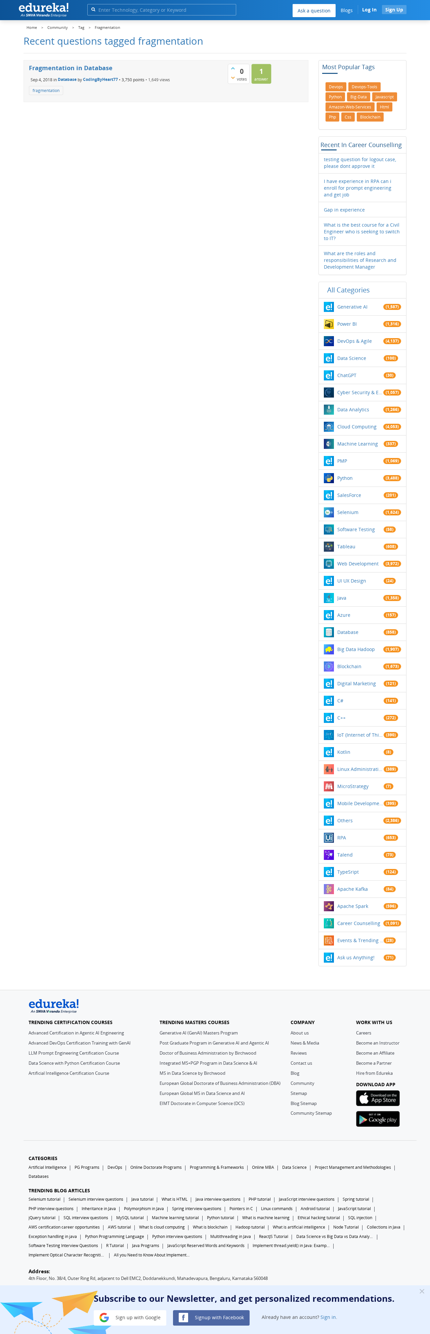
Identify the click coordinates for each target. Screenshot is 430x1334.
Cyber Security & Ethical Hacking (360, 392)
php (332, 117)
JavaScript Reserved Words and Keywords (206, 1245)
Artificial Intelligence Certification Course (69, 1073)
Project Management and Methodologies (353, 1167)
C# (340, 700)
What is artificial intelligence (299, 1227)
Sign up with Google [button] (137, 1317)
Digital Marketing (356, 683)
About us (300, 1033)
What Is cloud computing (162, 1227)
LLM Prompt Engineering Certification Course (74, 1053)
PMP (342, 461)
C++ (341, 718)
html (384, 107)
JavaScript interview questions (307, 1199)
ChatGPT (346, 375)
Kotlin (343, 752)
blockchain (370, 117)
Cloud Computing (357, 426)
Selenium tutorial (44, 1199)
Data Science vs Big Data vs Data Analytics (335, 1236)
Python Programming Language (114, 1236)
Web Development (358, 563)
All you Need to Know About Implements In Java (152, 1255)
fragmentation (46, 90)
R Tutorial (115, 1245)
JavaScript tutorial (354, 1208)
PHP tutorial (260, 1199)
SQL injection (360, 1218)
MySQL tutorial (130, 1218)
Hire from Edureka (374, 1073)
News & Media (305, 1043)
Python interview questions (177, 1236)
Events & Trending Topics (360, 940)
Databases (39, 1176)
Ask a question (314, 10)
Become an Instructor (377, 1043)
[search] (93, 9)
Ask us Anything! (356, 957)
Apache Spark (352, 906)
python (335, 97)
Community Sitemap (311, 1113)
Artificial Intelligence (48, 1167)
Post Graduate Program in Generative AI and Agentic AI (214, 1043)
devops (336, 87)
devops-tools (364, 87)
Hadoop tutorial (250, 1227)
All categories (348, 289)
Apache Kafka (352, 889)
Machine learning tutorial (175, 1218)
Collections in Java (383, 1227)
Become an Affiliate (375, 1053)
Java (341, 598)
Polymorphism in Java (144, 1208)
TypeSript (348, 872)
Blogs (347, 10)
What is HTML (174, 1199)
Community (302, 1083)
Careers (363, 1033)
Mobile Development (360, 803)
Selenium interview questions (96, 1199)
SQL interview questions (85, 1218)
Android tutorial (315, 1208)
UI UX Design (351, 581)
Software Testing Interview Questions (63, 1245)
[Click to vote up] (232, 68)
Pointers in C (241, 1208)
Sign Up (394, 9)
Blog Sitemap (304, 1103)
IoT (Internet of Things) (360, 735)
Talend (345, 855)
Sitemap (299, 1093)
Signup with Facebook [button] (219, 1317)
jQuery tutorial (42, 1218)
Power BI (347, 324)
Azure (343, 615)
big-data (358, 97)
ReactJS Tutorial (273, 1236)
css (348, 117)
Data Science (351, 358)
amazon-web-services (350, 107)
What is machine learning (266, 1218)
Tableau (346, 546)
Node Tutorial (346, 1227)
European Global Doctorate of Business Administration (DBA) (220, 1083)
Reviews (299, 1053)
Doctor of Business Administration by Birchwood (208, 1053)
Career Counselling (358, 923)
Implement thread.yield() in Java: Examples (291, 1245)
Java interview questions (218, 1199)
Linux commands (277, 1208)
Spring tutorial (356, 1199)
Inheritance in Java (99, 1208)
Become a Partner (374, 1063)
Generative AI (352, 307)
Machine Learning (357, 444)
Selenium (347, 512)
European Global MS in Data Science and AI (202, 1093)
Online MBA (263, 1167)
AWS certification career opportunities (64, 1227)
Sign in (328, 1317)
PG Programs (87, 1167)
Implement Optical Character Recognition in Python (67, 1255)
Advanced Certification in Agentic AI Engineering (76, 1033)
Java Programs (145, 1245)
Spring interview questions (196, 1208)
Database (67, 79)
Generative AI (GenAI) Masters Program (199, 1033)
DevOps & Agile (354, 341)
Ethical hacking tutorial (319, 1218)
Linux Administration (360, 769)
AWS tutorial (119, 1227)
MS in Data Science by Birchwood (192, 1073)
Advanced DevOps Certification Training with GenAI (80, 1043)
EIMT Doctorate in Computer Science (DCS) (202, 1103)
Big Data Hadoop (356, 649)
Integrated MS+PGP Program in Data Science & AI (208, 1063)
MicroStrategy (353, 786)
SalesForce (349, 495)
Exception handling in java (53, 1236)
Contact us (301, 1063)
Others (345, 820)
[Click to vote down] (232, 77)
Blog (295, 1073)
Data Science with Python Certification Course (74, 1063)
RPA (341, 837)
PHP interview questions (51, 1208)
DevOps (115, 1167)
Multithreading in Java (230, 1236)
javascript (385, 97)
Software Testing (356, 529)
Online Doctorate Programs (156, 1167)
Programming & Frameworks (217, 1167)
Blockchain (349, 666)
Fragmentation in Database (71, 68)
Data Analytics (353, 409)
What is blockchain (210, 1227)
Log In (369, 9)
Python (345, 478)
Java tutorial (142, 1199)
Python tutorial (220, 1218)
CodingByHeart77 (100, 79)
